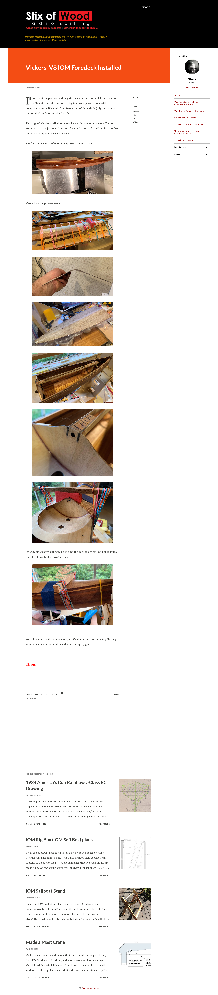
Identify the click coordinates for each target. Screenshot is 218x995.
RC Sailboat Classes (183, 140)
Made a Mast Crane (45, 942)
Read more (104, 824)
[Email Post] (61, 694)
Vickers (136, 122)
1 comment (39, 875)
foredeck (136, 111)
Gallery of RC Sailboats (185, 117)
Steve (192, 79)
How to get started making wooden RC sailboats (187, 132)
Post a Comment (42, 926)
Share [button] (136, 97)
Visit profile (192, 87)
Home (177, 95)
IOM (134, 115)
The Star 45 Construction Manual (190, 111)
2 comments (40, 824)
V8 (134, 118)
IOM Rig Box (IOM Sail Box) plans (59, 839)
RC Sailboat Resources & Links (188, 124)
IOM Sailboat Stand (45, 891)
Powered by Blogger (90, 988)
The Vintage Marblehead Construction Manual (186, 103)
